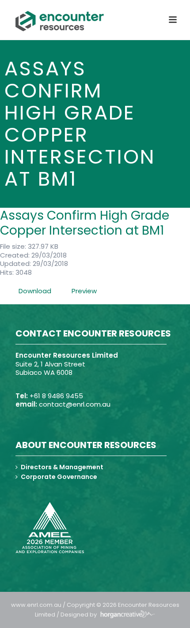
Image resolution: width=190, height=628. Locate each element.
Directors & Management (62, 467)
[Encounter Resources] (59, 21)
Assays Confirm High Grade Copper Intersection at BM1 (84, 223)
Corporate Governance (59, 476)
